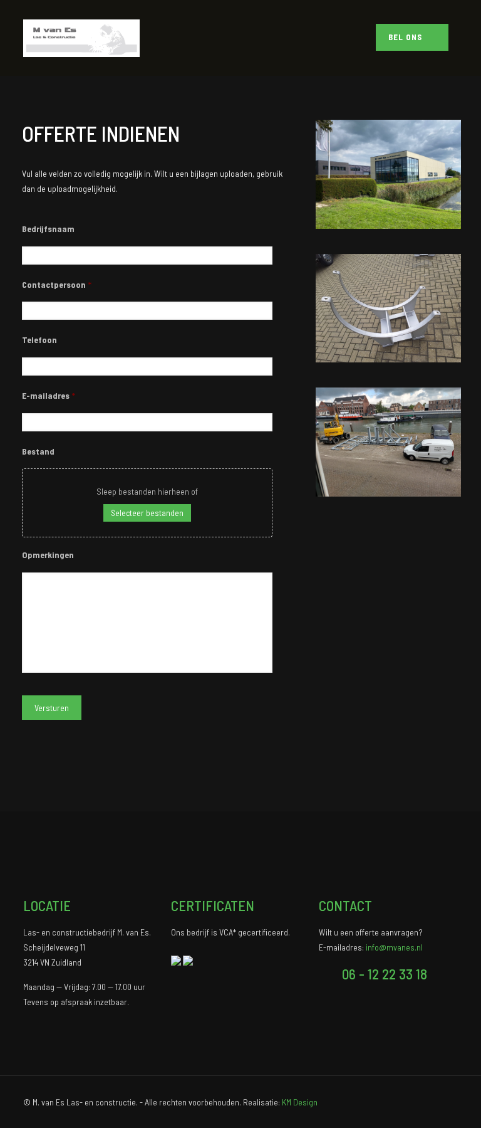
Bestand (38, 451)
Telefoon (39, 339)
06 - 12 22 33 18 (384, 974)
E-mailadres (48, 395)
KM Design (300, 1102)
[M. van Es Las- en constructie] (81, 37)
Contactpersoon (56, 284)
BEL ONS (406, 37)
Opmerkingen (48, 554)
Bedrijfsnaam (48, 228)
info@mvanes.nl (394, 947)
